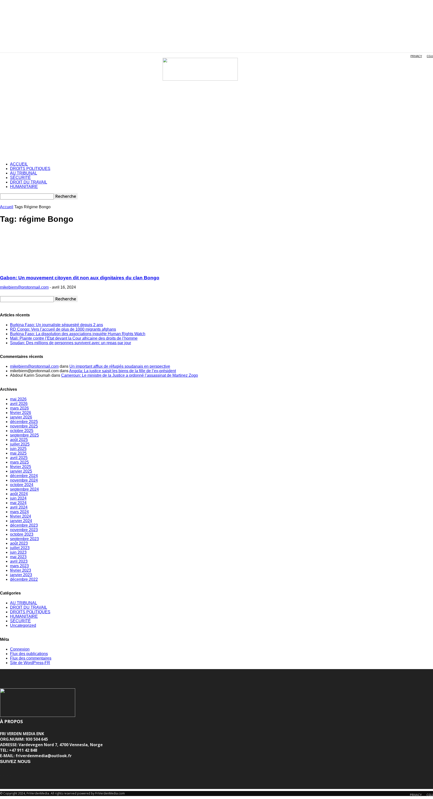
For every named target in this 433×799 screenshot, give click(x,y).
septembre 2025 (24, 435)
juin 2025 (18, 449)
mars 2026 (19, 408)
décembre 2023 (24, 525)
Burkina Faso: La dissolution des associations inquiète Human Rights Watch (77, 334)
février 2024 (20, 516)
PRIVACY (416, 56)
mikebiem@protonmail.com (24, 287)
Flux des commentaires (30, 658)
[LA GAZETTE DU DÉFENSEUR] (200, 69)
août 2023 (19, 543)
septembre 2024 (24, 489)
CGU (430, 56)
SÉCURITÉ (20, 177)
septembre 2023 (24, 539)
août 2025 (19, 440)
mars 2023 (19, 566)
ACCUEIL (19, 164)
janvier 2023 (21, 575)
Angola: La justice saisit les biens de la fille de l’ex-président (122, 371)
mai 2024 (18, 503)
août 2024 (19, 494)
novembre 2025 (24, 426)
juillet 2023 (20, 548)
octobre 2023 (21, 534)
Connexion (20, 649)
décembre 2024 (24, 476)
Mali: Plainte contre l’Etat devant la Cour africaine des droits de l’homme (74, 338)
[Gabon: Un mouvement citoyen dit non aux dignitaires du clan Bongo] (35, 268)
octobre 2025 (21, 431)
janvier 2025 (21, 471)
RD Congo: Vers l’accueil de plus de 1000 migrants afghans (63, 329)
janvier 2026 (21, 417)
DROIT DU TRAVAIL (28, 182)
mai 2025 (18, 453)
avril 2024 (19, 507)
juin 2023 (18, 552)
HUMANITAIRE (24, 186)
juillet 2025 (20, 444)
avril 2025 (19, 458)
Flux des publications (29, 654)
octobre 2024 (21, 485)
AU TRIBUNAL (23, 173)
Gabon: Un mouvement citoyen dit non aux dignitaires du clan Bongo (79, 277)
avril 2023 (19, 561)
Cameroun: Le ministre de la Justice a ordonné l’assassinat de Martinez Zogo (129, 375)
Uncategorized (23, 625)
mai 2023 (18, 557)
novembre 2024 (24, 480)
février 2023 (20, 570)
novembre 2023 (24, 530)
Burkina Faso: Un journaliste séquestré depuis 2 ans (56, 325)
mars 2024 (19, 512)
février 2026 (20, 413)
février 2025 (20, 467)
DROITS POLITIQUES (30, 168)
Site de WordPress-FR (30, 663)
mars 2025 (19, 462)
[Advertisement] (216, 123)
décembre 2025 (24, 422)
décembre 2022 (24, 579)
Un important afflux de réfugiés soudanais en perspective (119, 366)
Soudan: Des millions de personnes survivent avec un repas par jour (70, 343)
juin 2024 (18, 498)
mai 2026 (18, 399)
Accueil (6, 207)
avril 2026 (19, 404)
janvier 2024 (21, 521)
